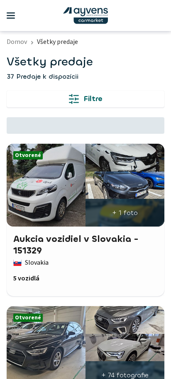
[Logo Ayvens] (85, 15)
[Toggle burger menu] (11, 16)
